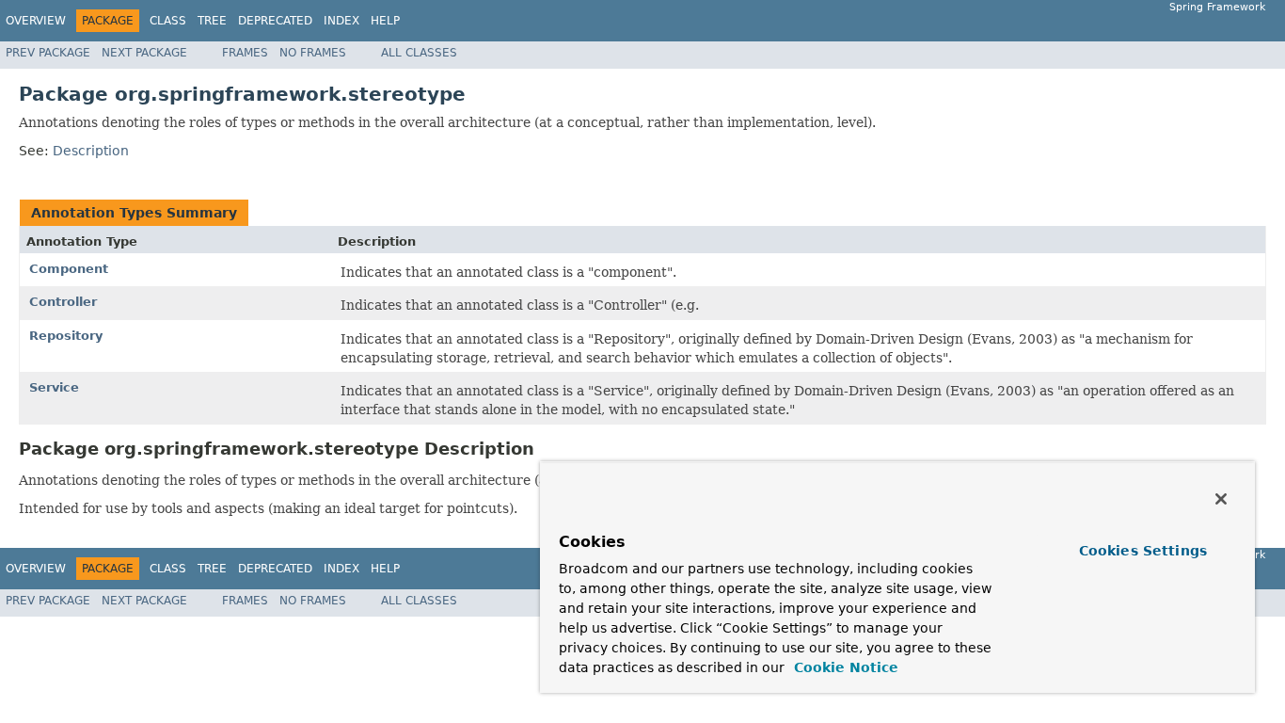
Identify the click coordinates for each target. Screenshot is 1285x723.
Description (91, 150)
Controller (63, 302)
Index (341, 20)
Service (54, 387)
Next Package (144, 52)
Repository (66, 336)
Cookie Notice (843, 667)
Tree (212, 20)
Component (68, 269)
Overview (36, 20)
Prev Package (48, 52)
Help (385, 20)
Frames (245, 52)
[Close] (1221, 499)
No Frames (312, 52)
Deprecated (275, 20)
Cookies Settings (1143, 550)
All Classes (419, 52)
